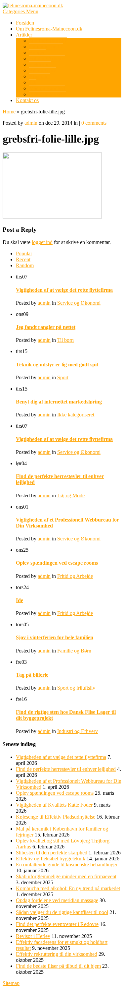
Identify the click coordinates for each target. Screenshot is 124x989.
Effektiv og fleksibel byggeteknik (50, 858)
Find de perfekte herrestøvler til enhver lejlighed (66, 769)
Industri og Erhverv (77, 731)
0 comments (93, 123)
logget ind (42, 242)
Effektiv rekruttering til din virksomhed (56, 954)
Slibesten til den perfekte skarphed (51, 852)
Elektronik (40, 64)
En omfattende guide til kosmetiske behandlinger (66, 864)
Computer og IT (46, 46)
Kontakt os (27, 100)
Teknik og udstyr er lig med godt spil (57, 364)
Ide (19, 600)
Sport (62, 377)
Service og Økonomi (79, 303)
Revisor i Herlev (33, 936)
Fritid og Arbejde (47, 58)
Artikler (24, 34)
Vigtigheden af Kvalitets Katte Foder (54, 805)
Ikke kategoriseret (47, 94)
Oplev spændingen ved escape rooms (57, 563)
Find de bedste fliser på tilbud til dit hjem (58, 966)
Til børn (65, 340)
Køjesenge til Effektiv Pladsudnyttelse (55, 817)
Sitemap (11, 983)
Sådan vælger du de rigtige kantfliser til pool (62, 912)
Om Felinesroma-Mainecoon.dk (49, 28)
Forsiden (25, 23)
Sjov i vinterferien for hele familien (54, 637)
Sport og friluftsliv (48, 40)
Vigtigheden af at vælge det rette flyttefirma (64, 290)
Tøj (32, 82)
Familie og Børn (74, 650)
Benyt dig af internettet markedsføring (59, 401)
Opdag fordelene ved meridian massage (57, 900)
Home (9, 111)
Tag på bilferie (32, 675)
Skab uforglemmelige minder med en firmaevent (66, 876)
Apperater (39, 76)
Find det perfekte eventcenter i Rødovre (57, 924)
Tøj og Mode (71, 495)
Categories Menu (20, 11)
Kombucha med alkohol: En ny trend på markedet (68, 888)
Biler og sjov (42, 70)
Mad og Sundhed (47, 88)
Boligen (37, 52)
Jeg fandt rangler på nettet (45, 327)
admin (30, 123)
